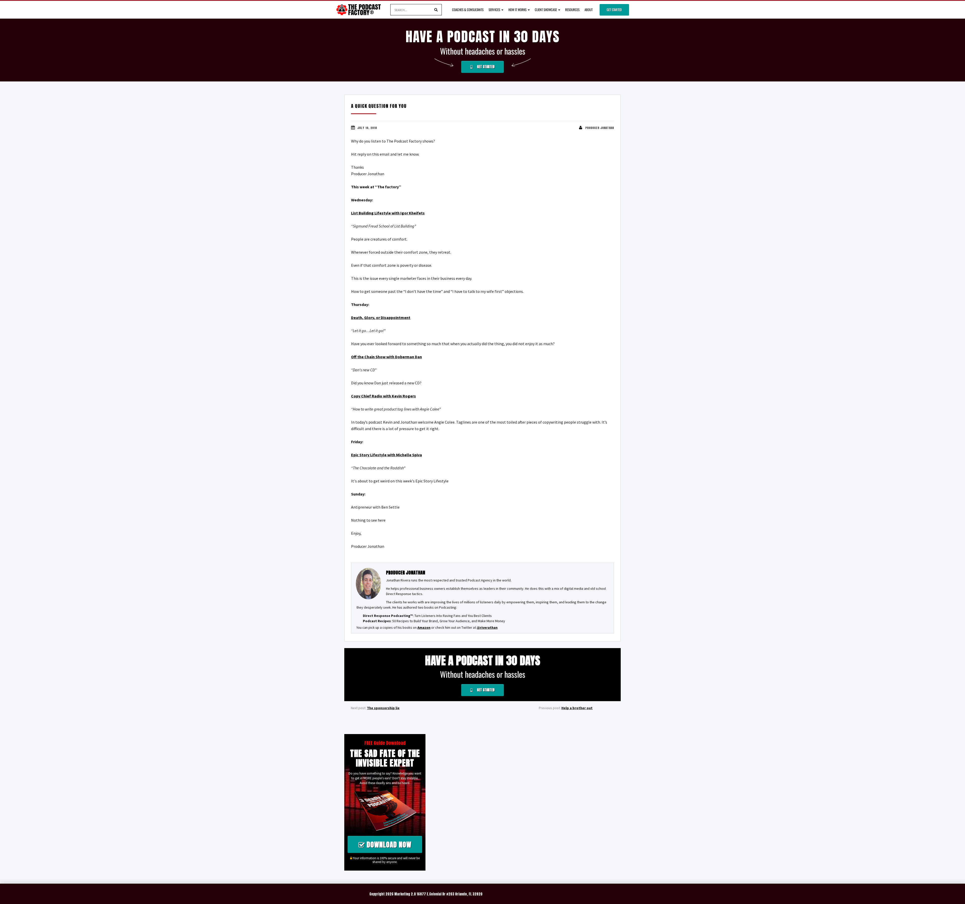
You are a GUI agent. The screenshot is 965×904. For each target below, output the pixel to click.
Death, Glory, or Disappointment (380, 317)
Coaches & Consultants (468, 9)
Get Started (614, 9)
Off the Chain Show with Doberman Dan (386, 356)
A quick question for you (379, 106)
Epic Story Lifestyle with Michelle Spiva (386, 454)
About (589, 9)
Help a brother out (577, 708)
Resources (572, 9)
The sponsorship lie (383, 708)
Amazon (423, 627)
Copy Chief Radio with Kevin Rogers (383, 395)
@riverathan (487, 627)
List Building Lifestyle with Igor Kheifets (388, 212)
